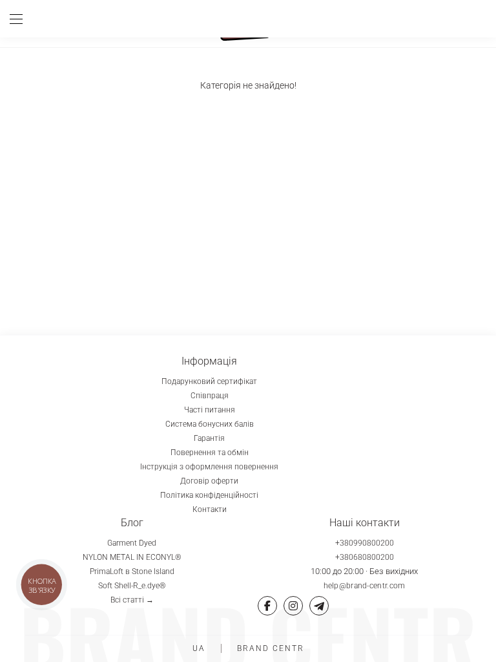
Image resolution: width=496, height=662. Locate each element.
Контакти (209, 509)
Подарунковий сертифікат (209, 381)
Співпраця (210, 395)
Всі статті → (132, 599)
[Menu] (21, 19)
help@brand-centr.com (365, 585)
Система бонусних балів (209, 424)
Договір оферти (209, 481)
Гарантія (209, 438)
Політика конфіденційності (209, 495)
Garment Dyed (131, 543)
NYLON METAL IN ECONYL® (132, 557)
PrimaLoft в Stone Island (132, 571)
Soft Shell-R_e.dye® (132, 585)
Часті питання (209, 409)
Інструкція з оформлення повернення (209, 466)
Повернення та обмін (209, 452)
